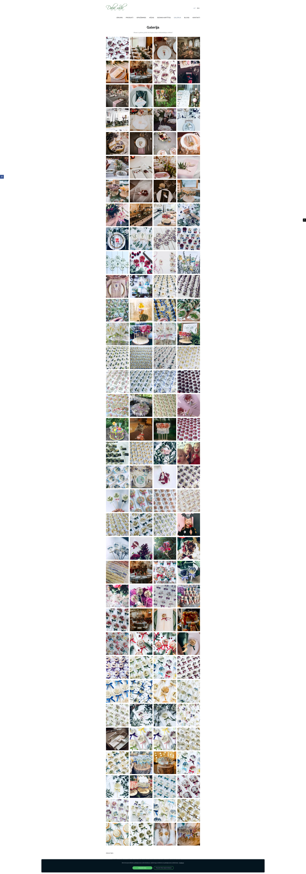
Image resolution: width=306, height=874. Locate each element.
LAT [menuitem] (194, 8)
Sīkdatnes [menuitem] (109, 853)
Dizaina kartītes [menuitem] (164, 17)
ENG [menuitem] (198, 8)
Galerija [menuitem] (177, 17)
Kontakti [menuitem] (196, 17)
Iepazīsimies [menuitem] (141, 17)
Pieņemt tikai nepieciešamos (164, 868)
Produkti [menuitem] (129, 17)
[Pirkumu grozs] (304, 220)
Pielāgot (181, 863)
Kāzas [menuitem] (151, 17)
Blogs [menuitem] (186, 17)
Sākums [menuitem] (120, 17)
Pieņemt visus (142, 868)
